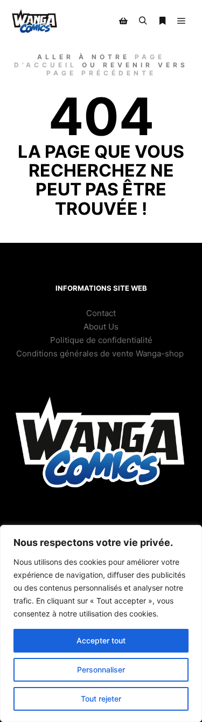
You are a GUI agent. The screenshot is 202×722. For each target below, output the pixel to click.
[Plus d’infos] (162, 21)
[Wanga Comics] (35, 21)
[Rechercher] (142, 21)
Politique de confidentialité (101, 340)
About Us (101, 326)
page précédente (101, 73)
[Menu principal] (181, 21)
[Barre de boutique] (123, 21)
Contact (101, 313)
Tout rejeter (101, 698)
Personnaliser (101, 669)
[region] (101, 623)
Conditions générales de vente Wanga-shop (101, 353)
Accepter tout (101, 640)
